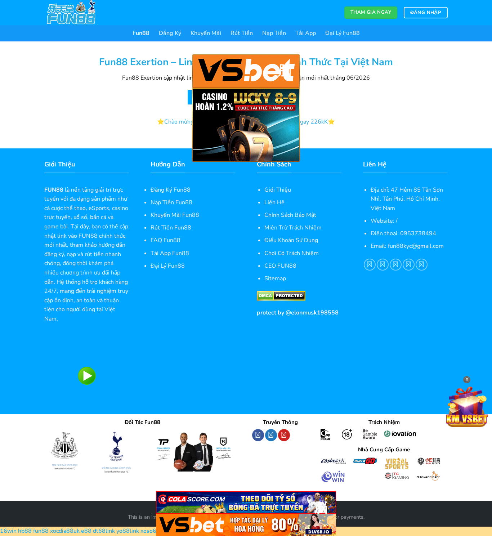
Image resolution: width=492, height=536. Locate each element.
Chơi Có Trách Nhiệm (291, 253)
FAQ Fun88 (165, 240)
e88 (86, 531)
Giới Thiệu (277, 190)
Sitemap (275, 278)
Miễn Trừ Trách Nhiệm (293, 228)
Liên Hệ (274, 202)
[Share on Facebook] (370, 265)
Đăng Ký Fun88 (171, 190)
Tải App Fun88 (170, 253)
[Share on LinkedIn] (422, 265)
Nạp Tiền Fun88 (171, 202)
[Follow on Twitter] (271, 435)
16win (8, 531)
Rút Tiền (242, 33)
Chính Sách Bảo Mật (290, 215)
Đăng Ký (170, 33)
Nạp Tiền (274, 33)
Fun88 (141, 33)
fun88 (41, 531)
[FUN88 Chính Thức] (80, 12)
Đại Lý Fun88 (342, 33)
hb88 (25, 531)
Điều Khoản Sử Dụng (291, 240)
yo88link (127, 531)
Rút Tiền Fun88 (171, 228)
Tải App (305, 33)
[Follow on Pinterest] (284, 435)
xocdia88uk (65, 531)
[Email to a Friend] (396, 265)
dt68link (104, 531)
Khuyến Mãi (206, 33)
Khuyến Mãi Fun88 (175, 215)
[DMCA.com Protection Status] (281, 295)
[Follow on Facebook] (258, 435)
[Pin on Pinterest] (409, 265)
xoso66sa (153, 531)
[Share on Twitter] (383, 265)
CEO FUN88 (280, 266)
